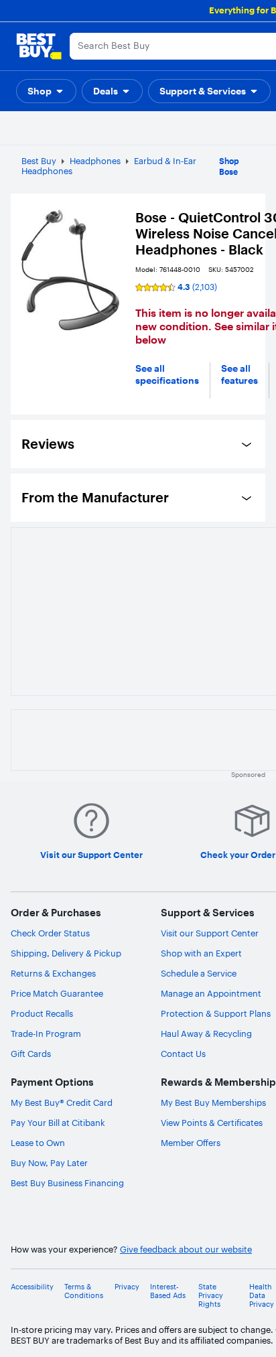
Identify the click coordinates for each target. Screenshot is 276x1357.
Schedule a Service (198, 973)
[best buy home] (39, 46)
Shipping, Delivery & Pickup (66, 953)
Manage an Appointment (211, 993)
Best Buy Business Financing (67, 1182)
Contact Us (183, 1053)
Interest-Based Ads (168, 1291)
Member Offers (190, 1142)
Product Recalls (42, 1013)
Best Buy (38, 160)
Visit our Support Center (210, 933)
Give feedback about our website (186, 1249)
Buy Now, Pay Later (49, 1162)
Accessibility (32, 1287)
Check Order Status (50, 933)
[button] (46, 91)
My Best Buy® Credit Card (62, 1102)
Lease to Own (38, 1142)
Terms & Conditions (83, 1291)
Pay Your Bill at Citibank (58, 1122)
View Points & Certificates (212, 1122)
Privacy (127, 1287)
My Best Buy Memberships (213, 1102)
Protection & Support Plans (216, 1013)
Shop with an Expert (201, 953)
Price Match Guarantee (57, 993)
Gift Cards (31, 1053)
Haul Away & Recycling (206, 1033)
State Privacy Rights (210, 1296)
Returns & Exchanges (53, 973)
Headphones (95, 160)
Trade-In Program (46, 1033)
